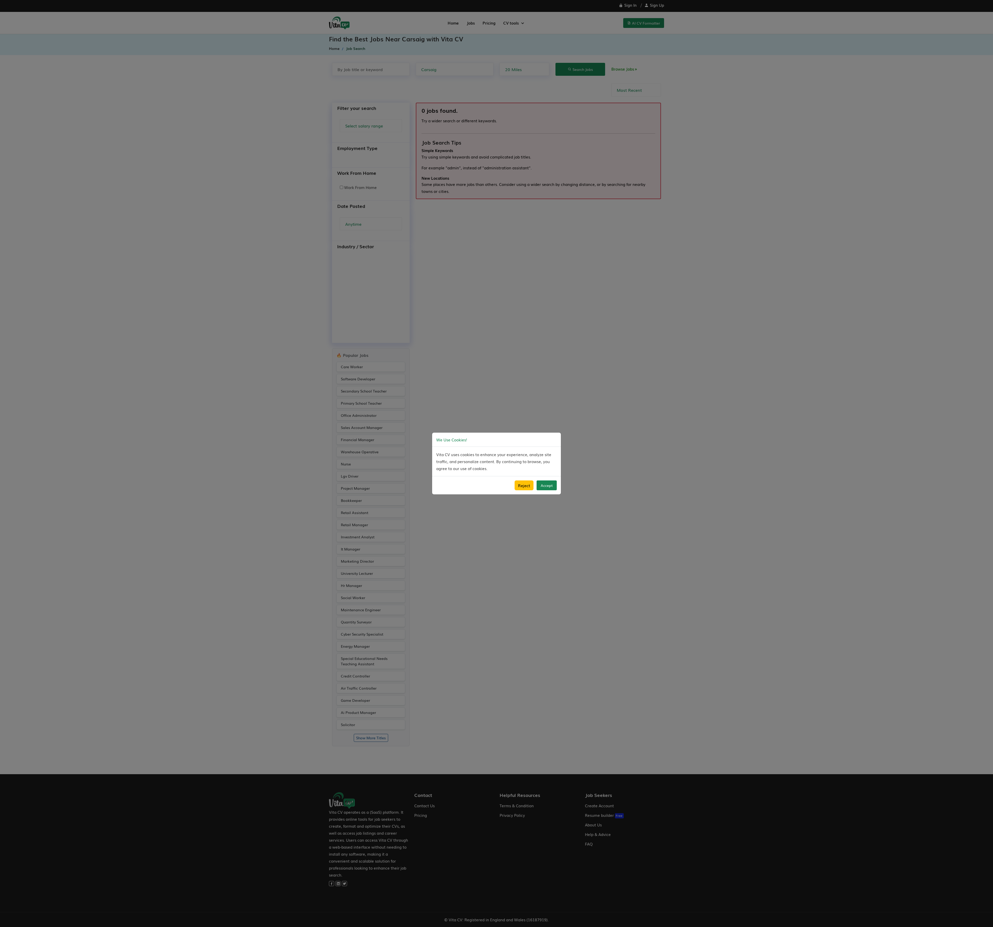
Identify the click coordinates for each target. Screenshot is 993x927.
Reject (524, 485)
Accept (547, 485)
